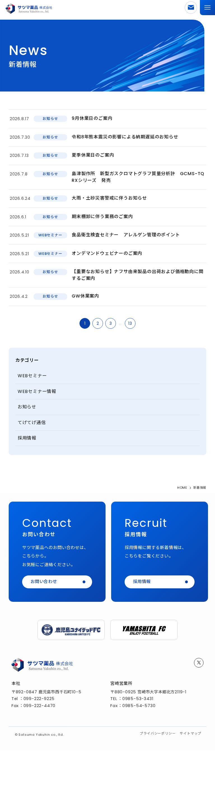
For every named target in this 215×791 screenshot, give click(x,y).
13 (130, 323)
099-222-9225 (39, 698)
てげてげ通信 (32, 422)
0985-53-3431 (137, 698)
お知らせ (27, 407)
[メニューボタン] (207, 7)
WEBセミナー (32, 375)
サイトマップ (190, 733)
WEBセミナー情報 (37, 391)
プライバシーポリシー (158, 733)
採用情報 (27, 438)
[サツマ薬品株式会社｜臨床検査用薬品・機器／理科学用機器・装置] (28, 7)
